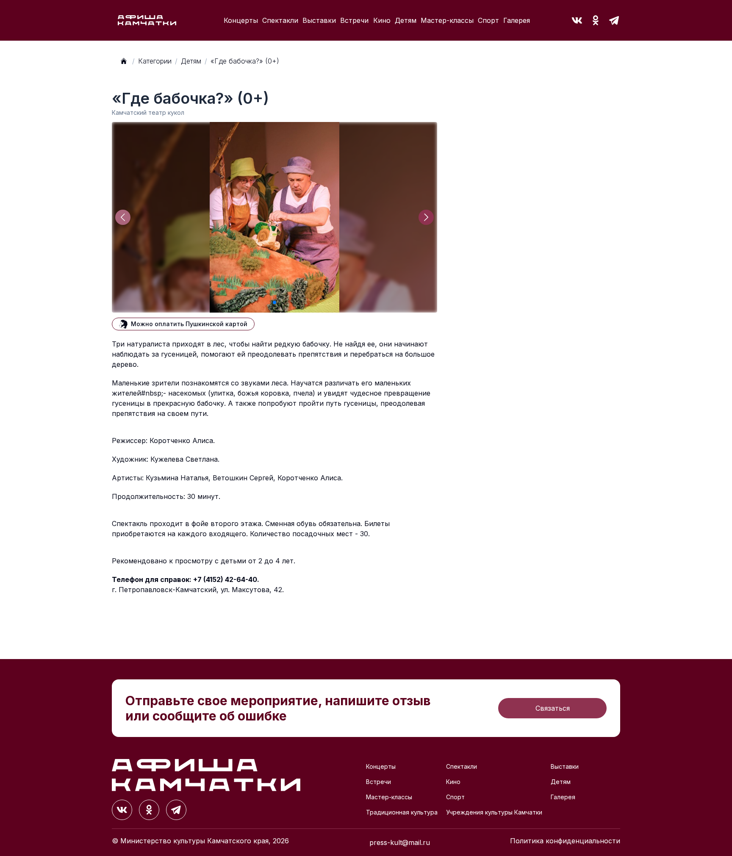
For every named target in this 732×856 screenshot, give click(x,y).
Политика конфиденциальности (565, 841)
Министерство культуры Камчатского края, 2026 (204, 841)
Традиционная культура (402, 812)
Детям (405, 20)
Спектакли (280, 20)
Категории (155, 61)
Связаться (552, 708)
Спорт (488, 20)
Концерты (241, 20)
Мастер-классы (447, 20)
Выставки (319, 20)
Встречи (354, 20)
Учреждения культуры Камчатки (494, 812)
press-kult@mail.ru (399, 842)
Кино (382, 20)
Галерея (516, 20)
